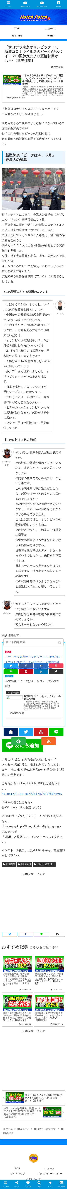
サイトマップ (17, 1173)
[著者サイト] (11, 732)
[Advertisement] (33, 902)
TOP (17, 1168)
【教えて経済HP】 (46, 864)
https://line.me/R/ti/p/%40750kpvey (32, 793)
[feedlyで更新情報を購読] (18, 741)
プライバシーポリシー (49, 1173)
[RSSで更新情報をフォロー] (48, 741)
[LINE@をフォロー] (56, 732)
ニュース (49, 1168)
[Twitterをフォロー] (26, 732)
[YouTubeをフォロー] (41, 732)
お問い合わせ (33, 1179)
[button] (60, 642)
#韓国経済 (26, 864)
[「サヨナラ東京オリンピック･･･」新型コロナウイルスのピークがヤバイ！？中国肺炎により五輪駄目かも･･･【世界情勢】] (41, 665)
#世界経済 (10, 864)
